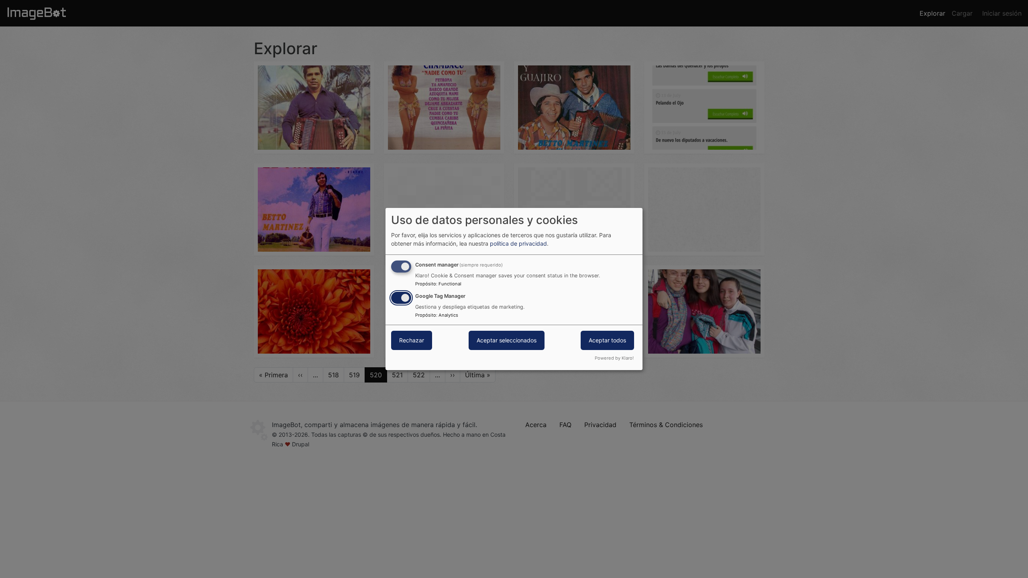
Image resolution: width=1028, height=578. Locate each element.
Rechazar (411, 340)
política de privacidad (518, 243)
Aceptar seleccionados (506, 340)
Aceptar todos (607, 340)
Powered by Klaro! (614, 358)
